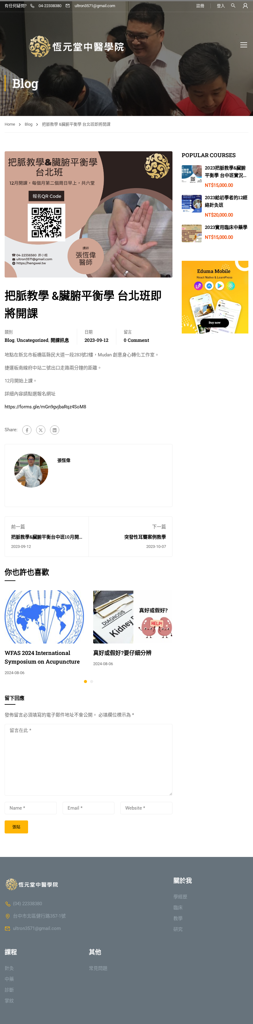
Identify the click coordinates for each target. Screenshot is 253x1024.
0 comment (136, 340)
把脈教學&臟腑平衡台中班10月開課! (45, 540)
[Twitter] (40, 430)
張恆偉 (63, 460)
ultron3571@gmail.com (95, 5)
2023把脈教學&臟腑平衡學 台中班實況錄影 (226, 175)
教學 (178, 918)
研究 (178, 929)
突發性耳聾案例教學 (145, 537)
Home (10, 124)
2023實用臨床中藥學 (226, 227)
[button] (85, 681)
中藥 (9, 979)
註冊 (200, 5)
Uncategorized (32, 340)
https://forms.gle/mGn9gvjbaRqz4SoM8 (45, 407)
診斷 (9, 990)
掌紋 (9, 1001)
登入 (221, 5)
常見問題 (98, 968)
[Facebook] (26, 430)
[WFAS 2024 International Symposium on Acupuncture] (44, 616)
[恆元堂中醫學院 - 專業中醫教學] (66, 44)
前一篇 (18, 527)
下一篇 (159, 527)
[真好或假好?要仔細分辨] (132, 616)
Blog (28, 124)
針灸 (9, 968)
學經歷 (180, 897)
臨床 (178, 907)
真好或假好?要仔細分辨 (122, 652)
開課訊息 (60, 340)
